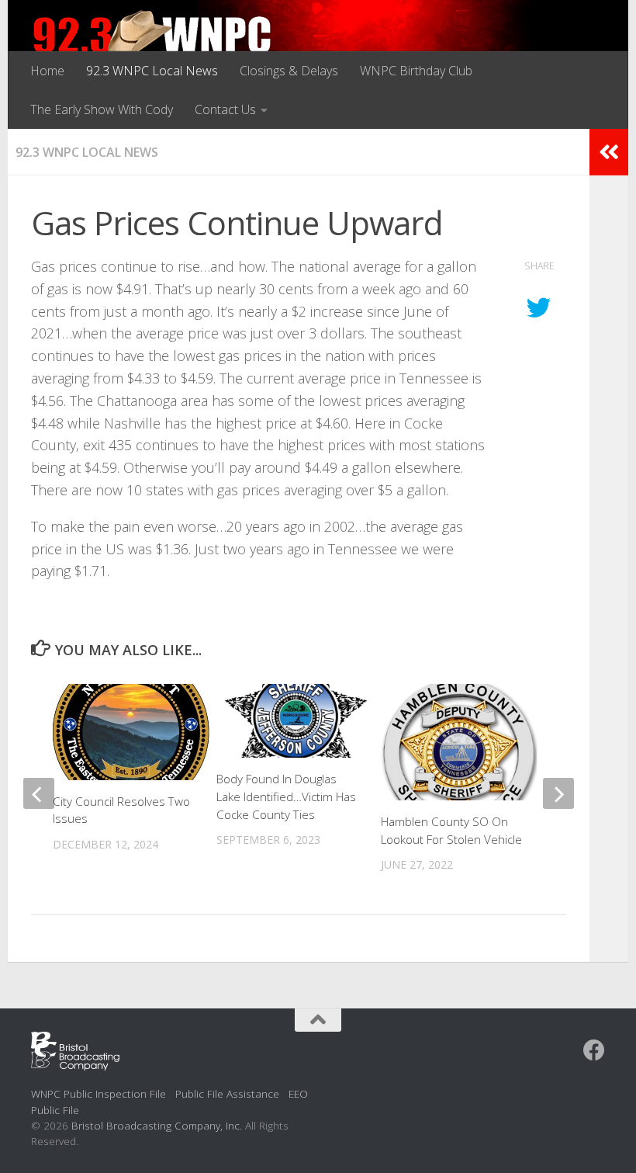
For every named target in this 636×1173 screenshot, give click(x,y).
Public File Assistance (227, 1093)
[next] (558, 793)
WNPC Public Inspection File (98, 1093)
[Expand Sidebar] (608, 152)
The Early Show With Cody (101, 109)
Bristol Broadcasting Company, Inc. (156, 1125)
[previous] (38, 793)
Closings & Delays (289, 70)
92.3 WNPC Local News (152, 70)
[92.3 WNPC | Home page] (152, 43)
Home (47, 70)
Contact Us (225, 109)
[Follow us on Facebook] (594, 1050)
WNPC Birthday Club (416, 70)
